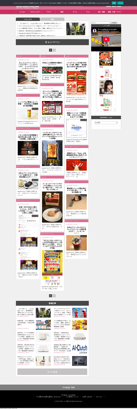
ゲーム (75, 12)
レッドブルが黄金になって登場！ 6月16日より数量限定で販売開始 (28, 104)
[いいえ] (134, 3)
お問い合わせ (87, 397)
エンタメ (22, 12)
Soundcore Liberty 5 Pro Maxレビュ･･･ (31, 33)
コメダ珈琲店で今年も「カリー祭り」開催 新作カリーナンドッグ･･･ (41, 28)
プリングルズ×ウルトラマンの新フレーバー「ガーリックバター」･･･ (40, 26)
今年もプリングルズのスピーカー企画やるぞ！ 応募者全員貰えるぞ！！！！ (28, 175)
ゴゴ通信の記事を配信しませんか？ (49, 397)
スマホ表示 (71, 395)
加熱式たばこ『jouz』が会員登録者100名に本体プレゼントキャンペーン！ (76, 155)
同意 (114, 3)
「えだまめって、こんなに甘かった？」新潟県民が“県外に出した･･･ (40, 23)
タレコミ (99, 397)
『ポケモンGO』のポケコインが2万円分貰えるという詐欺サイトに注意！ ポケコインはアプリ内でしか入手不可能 (52, 244)
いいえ (120, 3)
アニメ (88, 12)
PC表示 (64, 395)
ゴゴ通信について (72, 397)
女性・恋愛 (101, 12)
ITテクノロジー (36, 12)
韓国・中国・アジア (114, 12)
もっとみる (52, 372)
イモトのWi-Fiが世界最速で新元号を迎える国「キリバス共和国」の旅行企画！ (28, 137)
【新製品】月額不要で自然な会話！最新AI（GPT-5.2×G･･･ (37, 36)
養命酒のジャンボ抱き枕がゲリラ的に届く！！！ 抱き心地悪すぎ (76, 190)
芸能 (61, 12)
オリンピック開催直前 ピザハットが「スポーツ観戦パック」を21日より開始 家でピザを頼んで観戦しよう (53, 95)
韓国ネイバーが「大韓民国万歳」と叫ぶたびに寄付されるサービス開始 (76, 115)
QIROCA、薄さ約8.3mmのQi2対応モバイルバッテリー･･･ (37, 31)
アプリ (49, 12)
